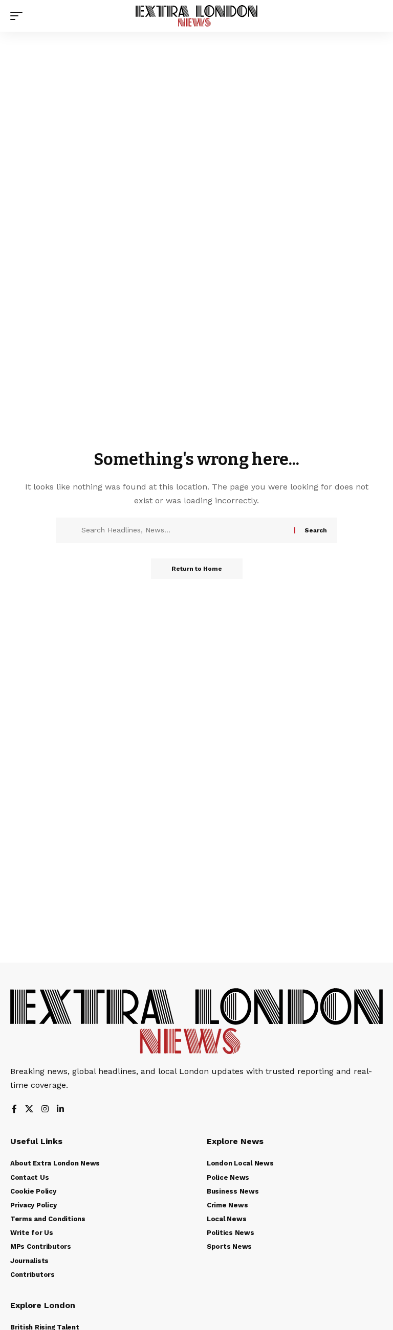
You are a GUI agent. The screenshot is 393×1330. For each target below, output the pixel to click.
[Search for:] (184, 530)
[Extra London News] (196, 16)
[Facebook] (14, 1109)
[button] (19, 16)
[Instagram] (45, 1109)
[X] (29, 1109)
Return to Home (196, 568)
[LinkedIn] (60, 1109)
